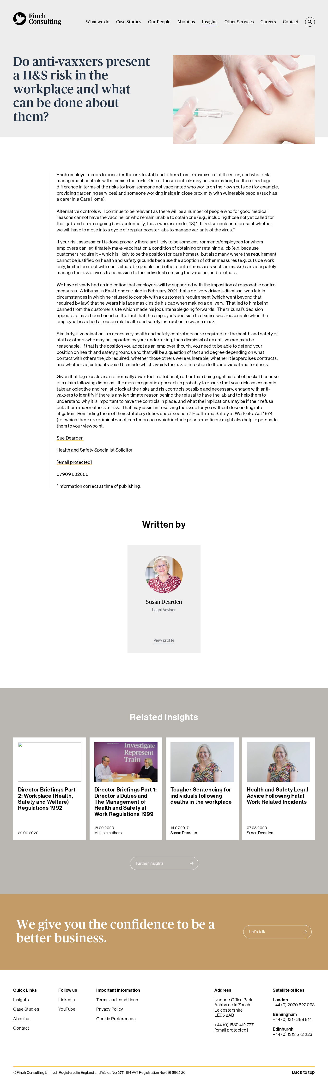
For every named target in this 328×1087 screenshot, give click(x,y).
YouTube (66, 1009)
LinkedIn (66, 999)
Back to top (303, 1072)
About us (186, 22)
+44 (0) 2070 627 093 (294, 1005)
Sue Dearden (70, 438)
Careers (268, 22)
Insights (210, 22)
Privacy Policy (109, 1009)
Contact (290, 22)
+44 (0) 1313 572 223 (292, 1034)
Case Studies (128, 22)
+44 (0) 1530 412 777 (234, 1024)
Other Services (239, 22)
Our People (159, 22)
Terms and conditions (117, 999)
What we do (97, 22)
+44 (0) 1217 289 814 (292, 1019)
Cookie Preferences (116, 1018)
